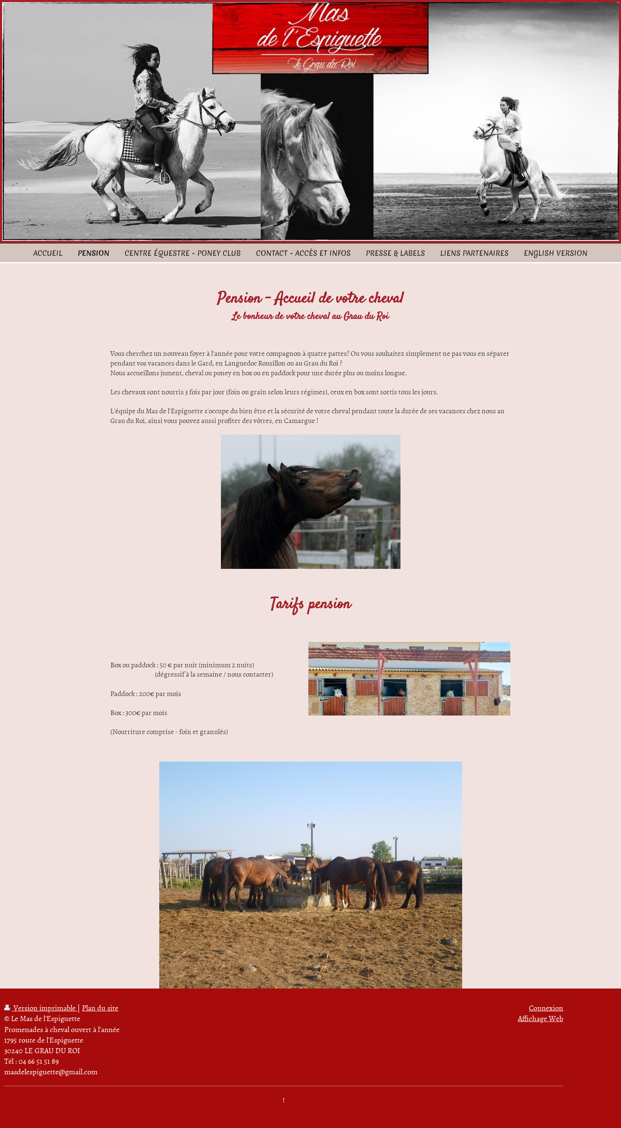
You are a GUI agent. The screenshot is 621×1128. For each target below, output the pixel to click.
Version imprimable (44, 1007)
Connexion (546, 1007)
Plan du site (100, 1007)
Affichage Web (540, 1018)
